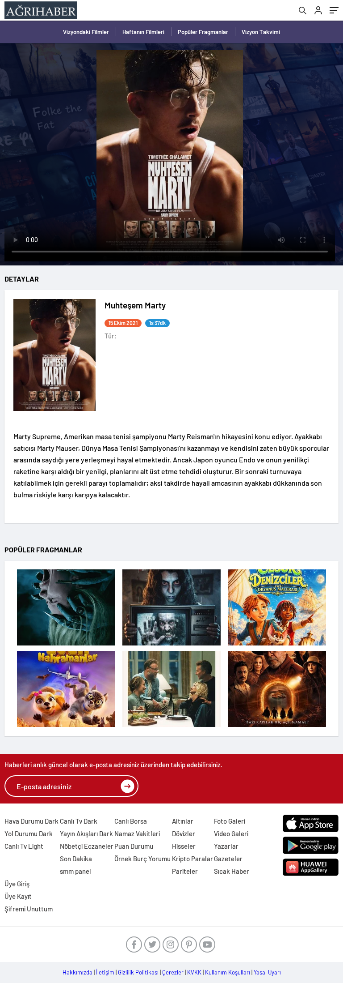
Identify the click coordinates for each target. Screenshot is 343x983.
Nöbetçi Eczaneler (86, 846)
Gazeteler (228, 859)
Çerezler (173, 972)
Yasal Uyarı (267, 972)
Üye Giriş (16, 884)
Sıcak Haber (231, 871)
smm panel (75, 871)
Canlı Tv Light (23, 846)
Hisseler (184, 846)
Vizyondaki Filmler (86, 31)
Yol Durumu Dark (28, 833)
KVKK (194, 972)
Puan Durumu (133, 846)
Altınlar (182, 821)
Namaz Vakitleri (137, 833)
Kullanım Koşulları (227, 972)
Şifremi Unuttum (28, 909)
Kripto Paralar (192, 859)
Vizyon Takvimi (261, 31)
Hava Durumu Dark (31, 821)
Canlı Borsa (130, 821)
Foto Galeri (229, 821)
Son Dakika (76, 859)
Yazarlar (226, 846)
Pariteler (185, 871)
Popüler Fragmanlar (203, 31)
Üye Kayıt (18, 896)
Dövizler (183, 833)
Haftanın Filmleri (143, 31)
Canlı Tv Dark (78, 821)
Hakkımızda (77, 972)
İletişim (105, 972)
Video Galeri (231, 833)
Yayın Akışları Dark (86, 833)
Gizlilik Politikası (138, 972)
